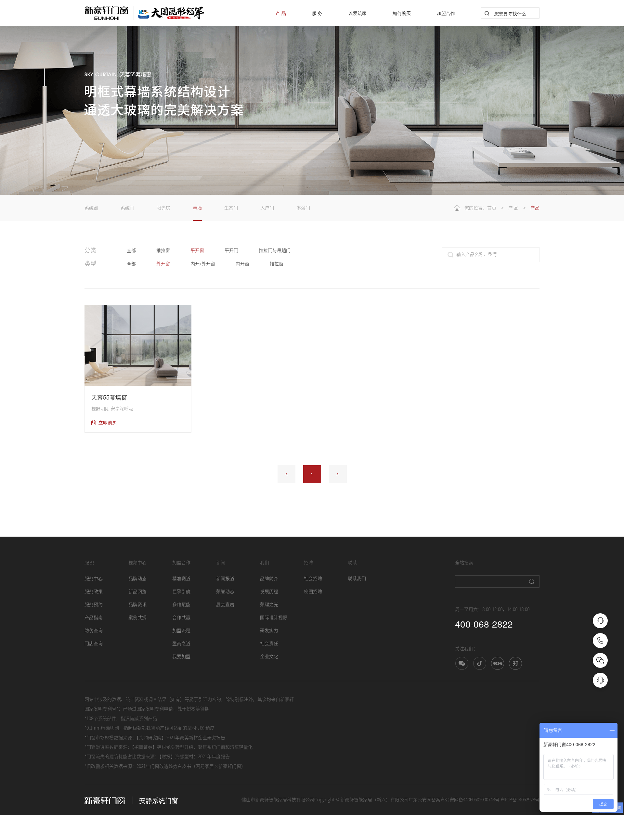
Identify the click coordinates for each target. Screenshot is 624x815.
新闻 (220, 562)
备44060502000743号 (479, 799)
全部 (131, 250)
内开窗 (242, 263)
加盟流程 (181, 630)
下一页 (338, 474)
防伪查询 (93, 630)
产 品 (281, 13)
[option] (312, 97)
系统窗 (91, 208)
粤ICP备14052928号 (520, 799)
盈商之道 (181, 643)
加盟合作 (446, 13)
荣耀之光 (269, 604)
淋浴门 (303, 208)
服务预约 (93, 604)
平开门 (231, 250)
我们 (264, 562)
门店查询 (93, 643)
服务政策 (93, 591)
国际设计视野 (273, 617)
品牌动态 (137, 578)
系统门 (127, 208)
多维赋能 (181, 604)
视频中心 (137, 562)
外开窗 (163, 263)
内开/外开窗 (202, 263)
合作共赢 (181, 617)
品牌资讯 (137, 604)
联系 (352, 562)
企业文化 (269, 656)
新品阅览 (137, 591)
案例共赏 (137, 617)
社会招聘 (313, 578)
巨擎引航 (181, 591)
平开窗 (197, 250)
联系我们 (357, 578)
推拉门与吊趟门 (275, 250)
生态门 (231, 208)
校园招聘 (313, 591)
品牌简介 (269, 578)
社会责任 (269, 643)
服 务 (317, 13)
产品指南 (93, 617)
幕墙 (197, 208)
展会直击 (225, 604)
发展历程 (269, 591)
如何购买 (402, 13)
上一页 (286, 474)
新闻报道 (225, 578)
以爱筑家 (357, 13)
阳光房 (163, 208)
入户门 (267, 208)
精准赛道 (181, 578)
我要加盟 (181, 656)
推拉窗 (163, 250)
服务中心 (93, 578)
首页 (491, 208)
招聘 (308, 562)
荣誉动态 (225, 591)
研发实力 (269, 630)
